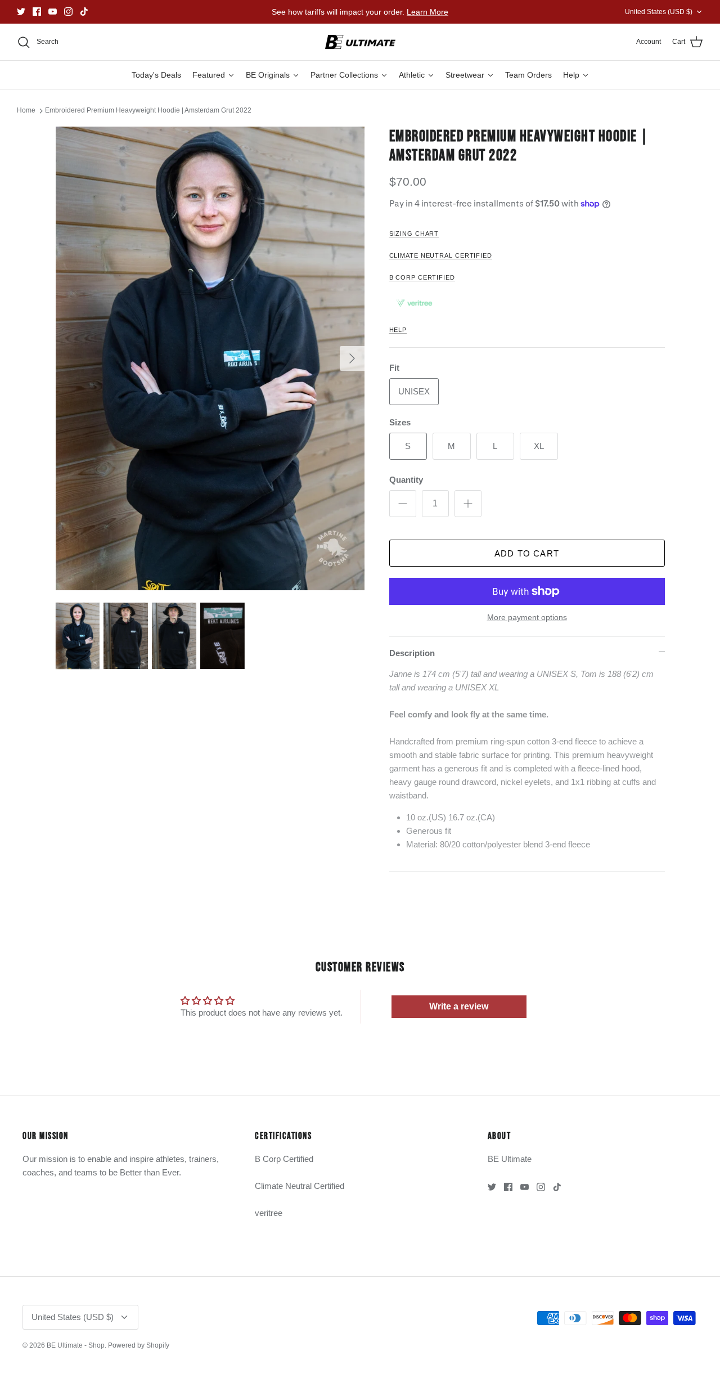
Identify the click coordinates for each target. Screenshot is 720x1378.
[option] (210, 358)
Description (412, 653)
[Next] (352, 358)
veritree (268, 1213)
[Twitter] (21, 11)
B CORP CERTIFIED (422, 277)
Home (26, 110)
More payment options (527, 617)
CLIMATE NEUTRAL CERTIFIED (441, 255)
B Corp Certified (284, 1159)
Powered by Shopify (138, 1345)
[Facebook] (37, 11)
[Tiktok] (84, 11)
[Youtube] (52, 11)
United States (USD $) (658, 12)
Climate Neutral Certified (299, 1186)
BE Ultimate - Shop (76, 1345)
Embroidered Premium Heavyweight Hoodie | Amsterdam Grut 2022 (148, 110)
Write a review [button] (458, 1006)
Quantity (406, 479)
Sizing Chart (414, 233)
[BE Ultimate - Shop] (360, 42)
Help (398, 329)
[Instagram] (68, 11)
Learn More (427, 11)
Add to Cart (526, 553)
